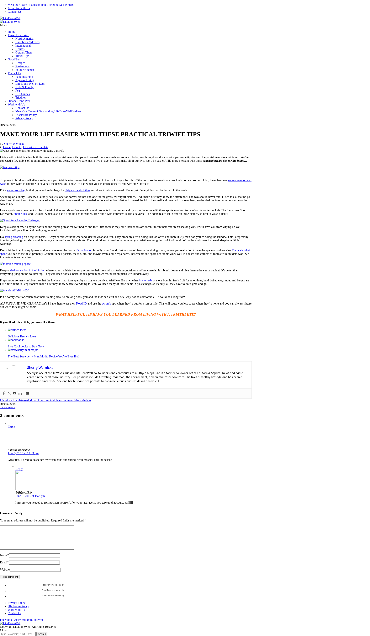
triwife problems (72, 400)
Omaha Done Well (19, 101)
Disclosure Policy (26, 114)
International (23, 45)
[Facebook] (4, 394)
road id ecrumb (41, 400)
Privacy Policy (24, 118)
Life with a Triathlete (35, 147)
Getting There (23, 52)
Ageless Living (24, 80)
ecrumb (106, 303)
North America (24, 38)
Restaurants (22, 66)
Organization (84, 250)
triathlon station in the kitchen (27, 270)
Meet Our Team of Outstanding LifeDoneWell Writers (40, 4)
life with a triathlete (11, 400)
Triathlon (20, 97)
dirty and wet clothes (77, 190)
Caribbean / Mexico (27, 42)
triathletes (56, 400)
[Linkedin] (20, 394)
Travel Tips (22, 56)
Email (4, 562)
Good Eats (14, 59)
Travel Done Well (18, 35)
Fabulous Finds (24, 76)
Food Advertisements (51, 585)
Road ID (81, 303)
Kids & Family (24, 87)
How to (16, 147)
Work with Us (16, 104)
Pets (17, 90)
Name (4, 555)
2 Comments (7, 407)
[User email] (27, 394)
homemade (145, 280)
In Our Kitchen (24, 69)
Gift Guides (22, 94)
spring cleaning (14, 236)
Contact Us (14, 11)
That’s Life (14, 73)
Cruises (19, 49)
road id (27, 400)
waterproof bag (16, 190)
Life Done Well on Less (30, 83)
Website (5, 569)
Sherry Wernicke (14, 143)
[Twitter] (9, 394)
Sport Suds (20, 213)
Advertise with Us (19, 8)
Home (11, 31)
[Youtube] (14, 394)
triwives (86, 400)
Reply (11, 426)
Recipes (20, 62)
